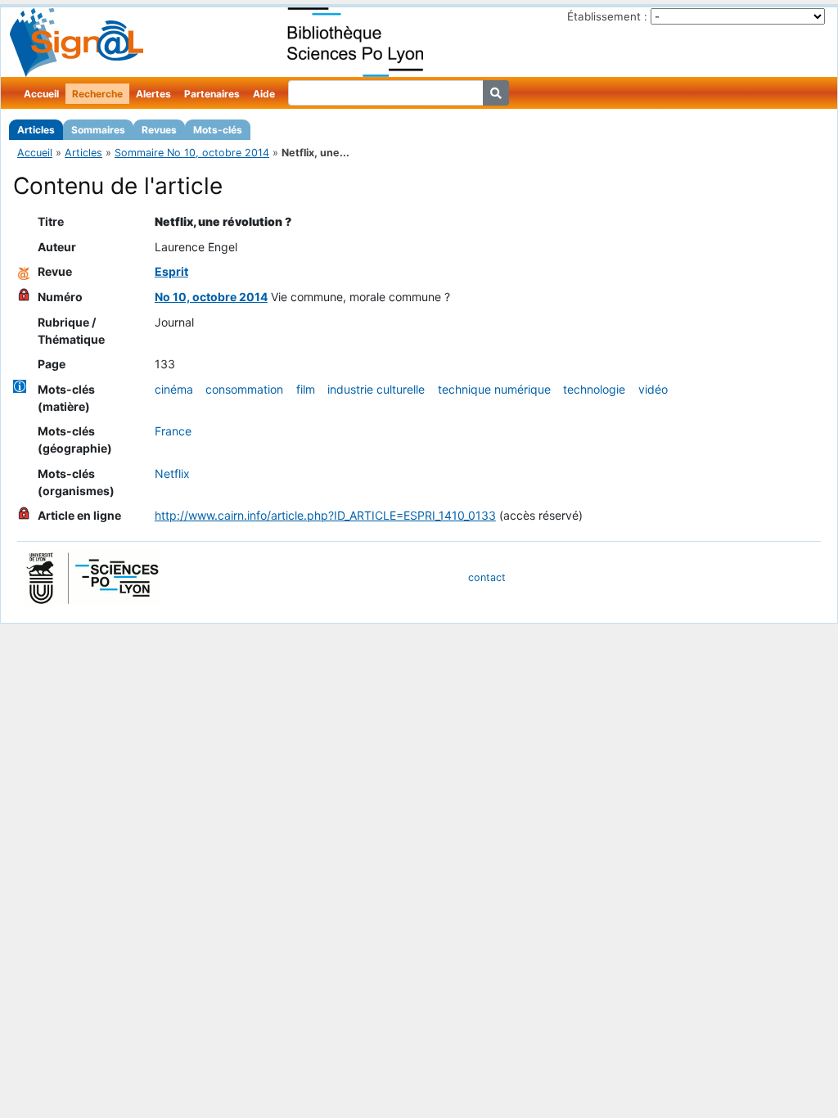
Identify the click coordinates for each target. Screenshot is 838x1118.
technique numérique (494, 389)
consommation (244, 389)
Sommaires (98, 130)
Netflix (172, 473)
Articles (36, 130)
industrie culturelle (376, 389)
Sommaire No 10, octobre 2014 (192, 153)
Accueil (41, 94)
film (305, 389)
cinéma (174, 389)
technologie (594, 389)
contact (487, 577)
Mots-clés (217, 130)
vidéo (653, 389)
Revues (159, 130)
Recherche (97, 94)
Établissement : (607, 16)
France (173, 431)
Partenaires (212, 94)
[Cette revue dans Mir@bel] (23, 271)
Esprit (171, 271)
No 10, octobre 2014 (211, 297)
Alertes (153, 94)
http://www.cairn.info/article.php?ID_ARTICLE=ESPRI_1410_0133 (325, 515)
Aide (264, 94)
